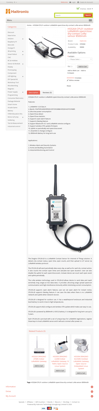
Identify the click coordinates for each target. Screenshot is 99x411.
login (74, 2)
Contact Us (76, 402)
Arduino (11, 38)
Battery (10, 111)
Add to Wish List (73, 70)
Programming (13, 95)
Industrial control (14, 126)
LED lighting (12, 76)
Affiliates (30, 402)
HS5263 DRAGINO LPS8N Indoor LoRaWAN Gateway (38, 358)
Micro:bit (11, 45)
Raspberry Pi (12, 42)
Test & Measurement (15, 123)
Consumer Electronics (15, 98)
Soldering (11, 120)
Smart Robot (12, 54)
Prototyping (12, 70)
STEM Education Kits (15, 114)
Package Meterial (14, 101)
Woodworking (13, 85)
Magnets (11, 89)
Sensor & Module (14, 64)
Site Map (66, 402)
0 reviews (78, 78)
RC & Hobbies (13, 60)
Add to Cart (39, 366)
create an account (86, 2)
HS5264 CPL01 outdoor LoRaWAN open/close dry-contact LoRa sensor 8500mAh (60, 382)
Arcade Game (12, 107)
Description (33, 92)
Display (10, 67)
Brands (50, 402)
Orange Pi (11, 48)
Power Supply (13, 92)
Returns (58, 402)
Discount (11, 32)
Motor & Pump (13, 117)
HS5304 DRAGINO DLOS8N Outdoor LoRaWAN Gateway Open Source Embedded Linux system (81, 362)
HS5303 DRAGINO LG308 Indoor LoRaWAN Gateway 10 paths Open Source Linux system (60, 361)
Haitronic (83, 41)
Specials (21, 402)
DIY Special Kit (13, 79)
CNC (9, 57)
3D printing (12, 51)
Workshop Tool (13, 82)
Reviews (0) (47, 92)
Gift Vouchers (40, 402)
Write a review (74, 80)
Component (12, 73)
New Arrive (12, 35)
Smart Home (12, 104)
